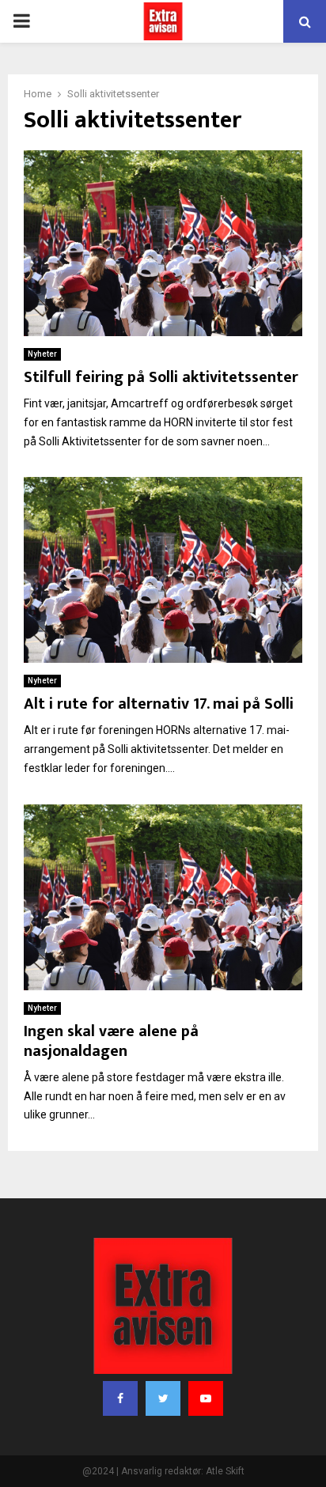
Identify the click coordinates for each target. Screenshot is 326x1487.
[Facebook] (120, 1398)
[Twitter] (163, 1398)
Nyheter (42, 354)
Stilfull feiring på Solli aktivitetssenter (161, 377)
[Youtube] (205, 1398)
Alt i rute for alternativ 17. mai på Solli (159, 704)
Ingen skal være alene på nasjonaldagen (111, 1041)
